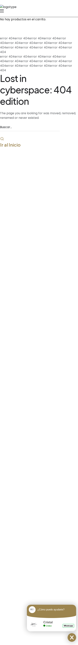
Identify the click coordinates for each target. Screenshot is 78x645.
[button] (10, 144)
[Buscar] (2, 139)
